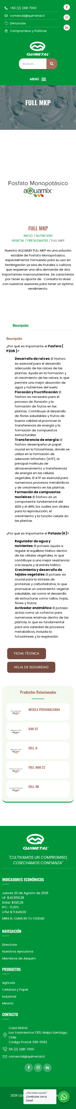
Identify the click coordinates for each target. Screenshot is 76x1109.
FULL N (32, 748)
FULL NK (33, 786)
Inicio (28, 235)
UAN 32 (33, 728)
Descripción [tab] (20, 325)
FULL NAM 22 (36, 767)
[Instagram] (67, 17)
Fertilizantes (37, 240)
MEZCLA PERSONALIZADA (44, 709)
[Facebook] (67, 7)
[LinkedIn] (67, 27)
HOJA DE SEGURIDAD (31, 667)
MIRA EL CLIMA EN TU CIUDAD (23, 918)
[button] (38, 79)
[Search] (51, 63)
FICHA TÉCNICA (26, 653)
